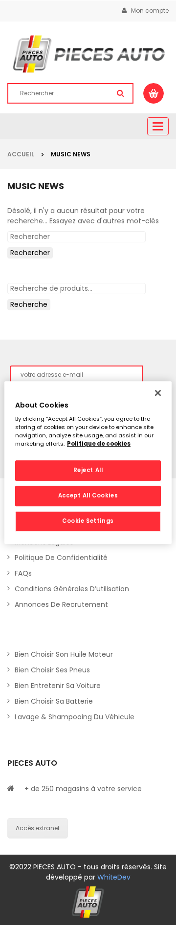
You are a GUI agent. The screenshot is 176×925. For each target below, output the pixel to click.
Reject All (88, 470)
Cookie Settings (88, 521)
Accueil (20, 154)
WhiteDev (114, 877)
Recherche (28, 304)
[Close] (158, 393)
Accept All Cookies (88, 495)
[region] (88, 462)
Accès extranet (38, 828)
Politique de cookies (99, 444)
